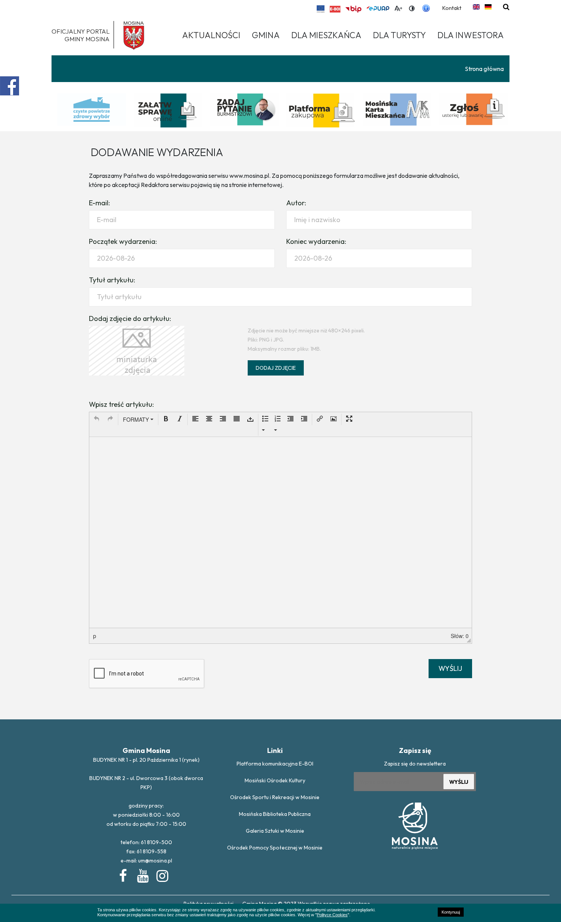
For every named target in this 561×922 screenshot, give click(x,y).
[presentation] (96, 419)
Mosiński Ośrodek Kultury (275, 780)
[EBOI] (335, 9)
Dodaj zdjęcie (276, 367)
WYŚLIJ (458, 782)
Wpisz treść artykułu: (121, 404)
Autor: (296, 202)
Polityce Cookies (332, 914)
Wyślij (450, 668)
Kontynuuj (451, 912)
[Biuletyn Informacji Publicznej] (353, 9)
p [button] (94, 636)
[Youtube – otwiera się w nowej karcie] (142, 874)
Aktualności (211, 35)
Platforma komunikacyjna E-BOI (275, 763)
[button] (96, 419)
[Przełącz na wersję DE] (488, 7)
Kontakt (451, 8)
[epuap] (377, 8)
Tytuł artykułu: (112, 280)
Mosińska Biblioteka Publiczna (275, 814)
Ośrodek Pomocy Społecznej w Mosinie (274, 847)
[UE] (320, 9)
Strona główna (484, 69)
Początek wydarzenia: (123, 241)
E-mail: (99, 202)
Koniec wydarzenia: (316, 241)
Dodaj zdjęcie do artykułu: (130, 318)
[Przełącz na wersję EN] (476, 7)
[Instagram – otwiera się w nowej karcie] (161, 874)
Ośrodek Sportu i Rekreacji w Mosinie (274, 797)
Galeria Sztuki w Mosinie (275, 830)
